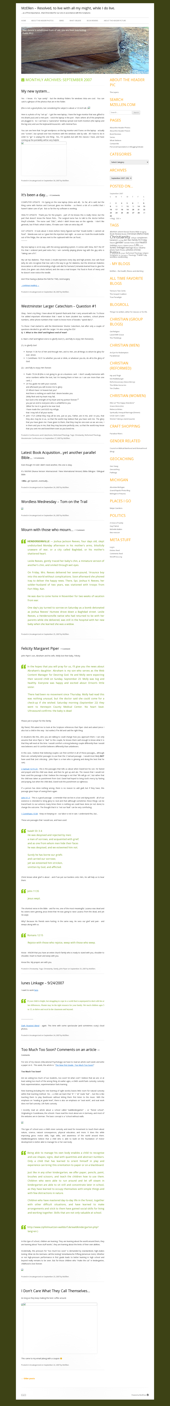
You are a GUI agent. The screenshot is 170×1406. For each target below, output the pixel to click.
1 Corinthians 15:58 (29, 813)
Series (61, 20)
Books (124, 234)
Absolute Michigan (117, 487)
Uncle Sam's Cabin (117, 415)
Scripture (114, 255)
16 (111, 209)
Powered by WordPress (139, 1395)
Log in (112, 547)
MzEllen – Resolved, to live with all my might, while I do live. (68, 8)
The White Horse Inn (118, 385)
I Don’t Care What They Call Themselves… (55, 1290)
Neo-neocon (115, 532)
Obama (142, 247)
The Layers (114, 92)
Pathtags (113, 472)
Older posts (28, 1378)
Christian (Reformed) (138, 233)
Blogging (143, 232)
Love (141, 245)
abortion (113, 231)
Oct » (118, 218)
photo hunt (114, 250)
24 (116, 213)
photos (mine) (133, 249)
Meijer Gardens (116, 508)
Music (136, 247)
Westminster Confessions (31, 438)
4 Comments (38, 458)
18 (122, 209)
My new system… (35, 91)
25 (122, 213)
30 (111, 216)
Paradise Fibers (116, 433)
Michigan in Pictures (118, 493)
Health (143, 242)
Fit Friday (142, 239)
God (137, 242)
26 (127, 213)
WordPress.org (116, 557)
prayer (123, 253)
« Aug (112, 218)
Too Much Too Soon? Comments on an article (58, 1049)
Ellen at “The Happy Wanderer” (122, 403)
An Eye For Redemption (119, 352)
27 (133, 213)
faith (129, 240)
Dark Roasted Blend (30, 1025)
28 (138, 213)
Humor (120, 245)
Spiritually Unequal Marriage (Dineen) (125, 412)
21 (138, 209)
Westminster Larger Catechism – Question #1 (58, 306)
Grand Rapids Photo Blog (120, 490)
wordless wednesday (119, 257)
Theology (132, 255)
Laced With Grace (117, 334)
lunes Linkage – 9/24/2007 (42, 982)
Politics (115, 252)
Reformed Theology (61, 435)
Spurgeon (124, 255)
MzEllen (66, 180)
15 (144, 206)
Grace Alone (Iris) (117, 406)
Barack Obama (129, 232)
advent (120, 232)
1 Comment (79, 530)
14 (138, 206)
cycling (120, 240)
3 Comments (54, 195)
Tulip (145, 255)
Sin (119, 255)
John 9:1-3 (25, 797)
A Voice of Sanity (116, 523)
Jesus (131, 245)
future (112, 242)
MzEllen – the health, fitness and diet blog (126, 271)
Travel (140, 255)
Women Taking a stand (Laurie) (122, 419)
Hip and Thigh (115, 375)
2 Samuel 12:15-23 (29, 769)
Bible (137, 231)
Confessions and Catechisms (41, 435)
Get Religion (115, 331)
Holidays (113, 245)
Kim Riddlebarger (117, 379)
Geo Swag (114, 466)
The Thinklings (115, 338)
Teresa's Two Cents (118, 291)
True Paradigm (116, 297)
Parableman (115, 356)
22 (144, 209)
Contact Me (114, 143)
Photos (123, 250)
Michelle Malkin (116, 529)
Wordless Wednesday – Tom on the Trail (54, 501)
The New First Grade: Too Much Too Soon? (74, 1065)
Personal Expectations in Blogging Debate (126, 147)
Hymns (126, 245)
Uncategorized (35, 180)
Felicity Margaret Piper (40, 648)
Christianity (79, 435)
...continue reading (30, 285)
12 (127, 206)
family (56, 968)
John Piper (63, 968)
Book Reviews (92, 20)
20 (133, 209)
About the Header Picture (115, 20)
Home (23, 20)
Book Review (115, 234)
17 (116, 209)
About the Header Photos (42, 20)
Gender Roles (129, 243)
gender (119, 242)
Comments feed (116, 553)
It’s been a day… (34, 194)
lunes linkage (117, 247)
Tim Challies (114, 388)
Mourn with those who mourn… (47, 529)
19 (127, 209)
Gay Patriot (114, 526)
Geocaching (114, 469)
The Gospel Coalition (118, 294)
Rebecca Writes (116, 409)
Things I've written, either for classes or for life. (128, 312)
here (36, 990)
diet (125, 240)
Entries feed (115, 550)
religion (145, 253)
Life (136, 245)
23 (111, 213)
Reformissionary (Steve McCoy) (122, 382)
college (133, 238)
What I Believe (75, 20)
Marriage (129, 247)
